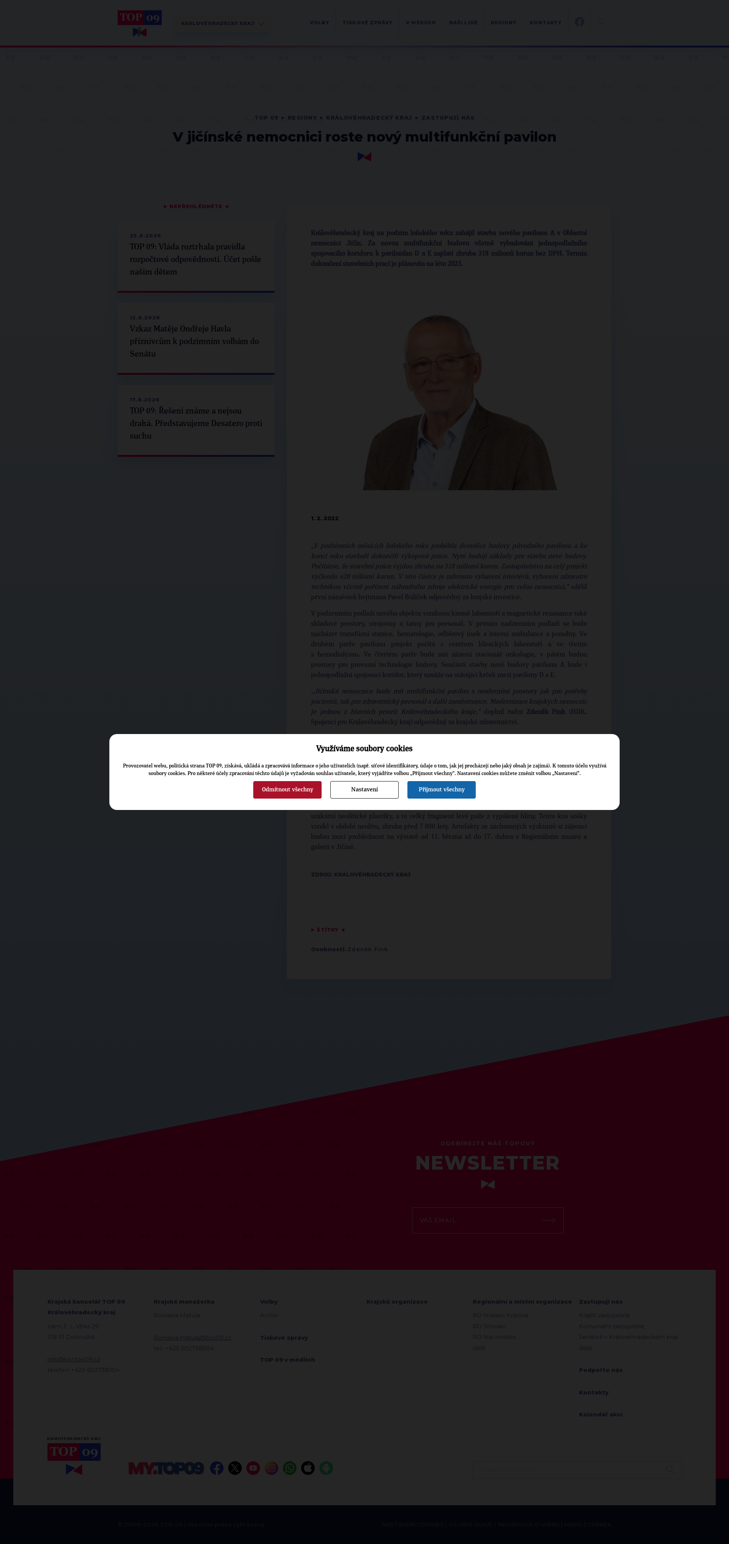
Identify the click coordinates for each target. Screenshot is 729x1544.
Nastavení (364, 789)
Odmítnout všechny (287, 789)
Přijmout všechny (442, 789)
